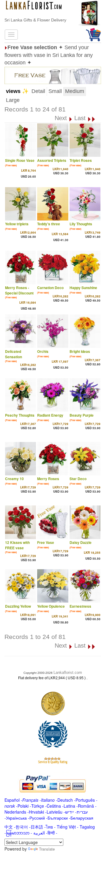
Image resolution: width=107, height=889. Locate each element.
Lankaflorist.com (68, 672)
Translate (47, 849)
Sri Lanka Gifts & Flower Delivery (35, 20)
